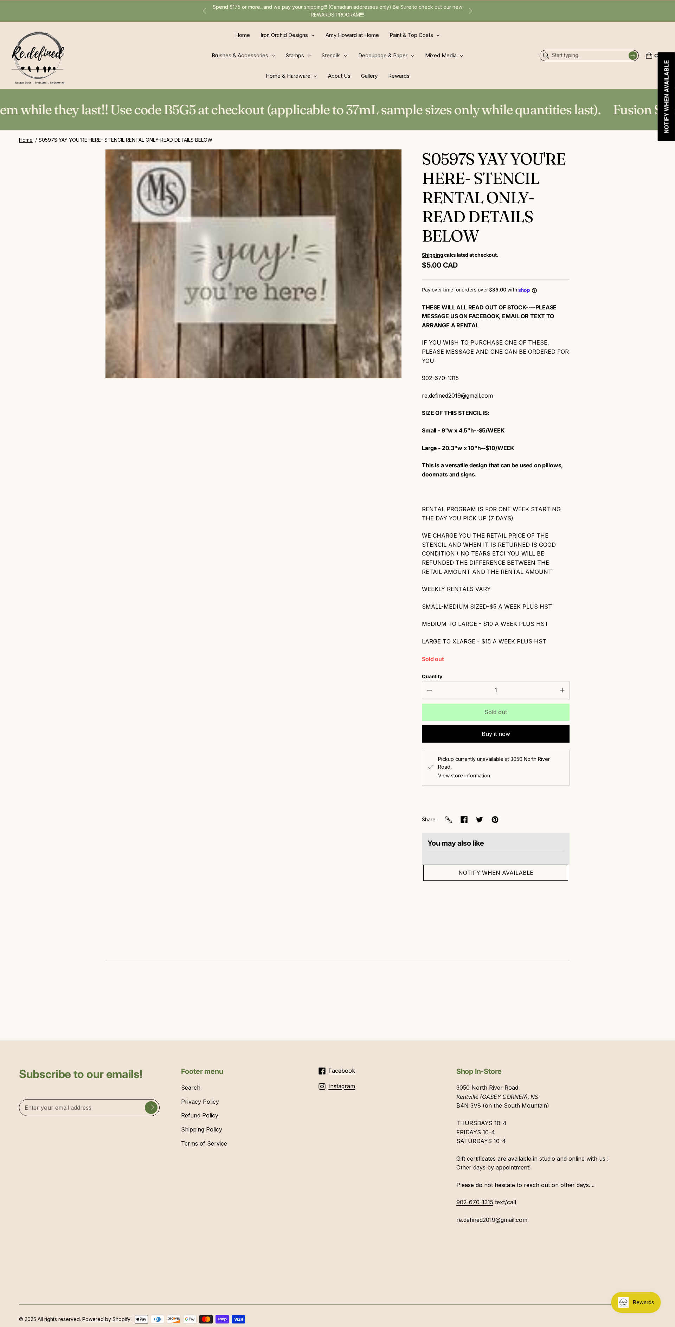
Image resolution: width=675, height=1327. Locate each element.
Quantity (432, 676)
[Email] (448, 819)
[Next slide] (470, 11)
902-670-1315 (474, 1202)
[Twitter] (479, 819)
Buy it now (496, 733)
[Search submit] (633, 55)
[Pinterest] (495, 819)
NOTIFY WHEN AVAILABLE (495, 872)
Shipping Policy (201, 1129)
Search (190, 1087)
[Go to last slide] (204, 11)
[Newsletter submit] (151, 1107)
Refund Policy (199, 1115)
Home (26, 140)
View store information (464, 775)
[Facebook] (464, 819)
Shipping (432, 255)
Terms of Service (204, 1143)
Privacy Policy (200, 1101)
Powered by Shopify (106, 1319)
